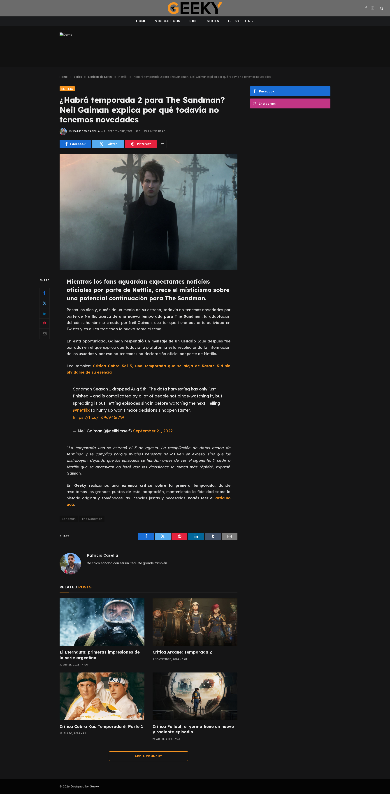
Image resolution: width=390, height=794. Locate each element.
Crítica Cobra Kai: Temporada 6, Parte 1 (101, 726)
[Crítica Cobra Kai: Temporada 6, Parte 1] (102, 696)
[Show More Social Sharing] (162, 144)
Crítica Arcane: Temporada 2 (182, 652)
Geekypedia (239, 21)
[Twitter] (44, 303)
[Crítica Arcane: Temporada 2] (195, 622)
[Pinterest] (44, 323)
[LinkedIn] (44, 313)
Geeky (94, 786)
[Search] (381, 8)
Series (213, 21)
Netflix (67, 88)
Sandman (69, 519)
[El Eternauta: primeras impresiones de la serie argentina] (102, 622)
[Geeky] (195, 8)
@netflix (81, 410)
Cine (193, 21)
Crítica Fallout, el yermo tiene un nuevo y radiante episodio (193, 729)
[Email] (44, 333)
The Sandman (91, 519)
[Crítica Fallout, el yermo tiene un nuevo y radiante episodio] (195, 696)
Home (141, 21)
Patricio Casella (86, 131)
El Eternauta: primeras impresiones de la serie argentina (100, 654)
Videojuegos (167, 21)
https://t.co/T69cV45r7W (98, 417)
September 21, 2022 (153, 431)
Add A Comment (148, 756)
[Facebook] (44, 293)
